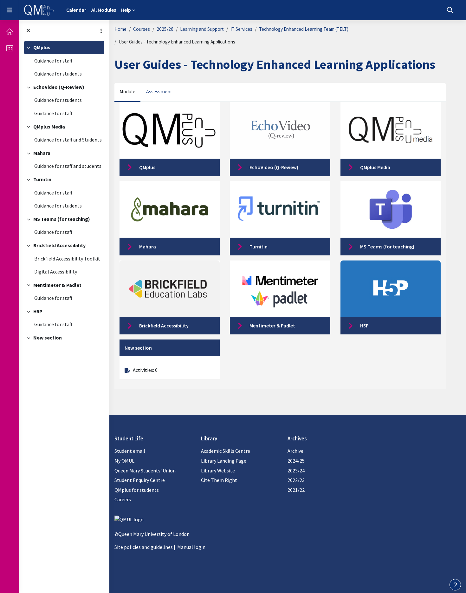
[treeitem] (64, 61)
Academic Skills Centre (225, 451)
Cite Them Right (219, 480)
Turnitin (42, 179)
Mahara (41, 153)
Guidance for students (58, 73)
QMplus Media (49, 126)
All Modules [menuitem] (103, 10)
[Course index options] (101, 30)
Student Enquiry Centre (139, 480)
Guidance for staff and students (67, 166)
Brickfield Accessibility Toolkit (67, 258)
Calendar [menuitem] (76, 10)
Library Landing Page (223, 461)
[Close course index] (28, 30)
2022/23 (296, 480)
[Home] (9, 32)
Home (120, 29)
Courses (141, 29)
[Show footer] (455, 584)
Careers (122, 499)
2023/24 (296, 470)
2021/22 (296, 490)
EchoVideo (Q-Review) (58, 87)
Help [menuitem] (126, 10)
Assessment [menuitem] (159, 91)
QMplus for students (136, 490)
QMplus (41, 47)
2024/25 (296, 461)
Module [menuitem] (127, 91)
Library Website (218, 470)
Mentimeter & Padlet (57, 285)
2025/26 (165, 29)
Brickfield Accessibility (59, 245)
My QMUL (124, 461)
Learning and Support (202, 29)
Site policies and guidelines (143, 547)
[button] (450, 10)
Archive (295, 451)
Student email (129, 451)
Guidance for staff (53, 60)
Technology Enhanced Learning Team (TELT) (303, 29)
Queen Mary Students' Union (145, 470)
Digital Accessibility (55, 271)
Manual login (191, 547)
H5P (37, 311)
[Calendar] (9, 48)
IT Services (241, 29)
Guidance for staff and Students (68, 139)
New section (47, 337)
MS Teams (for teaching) (61, 219)
